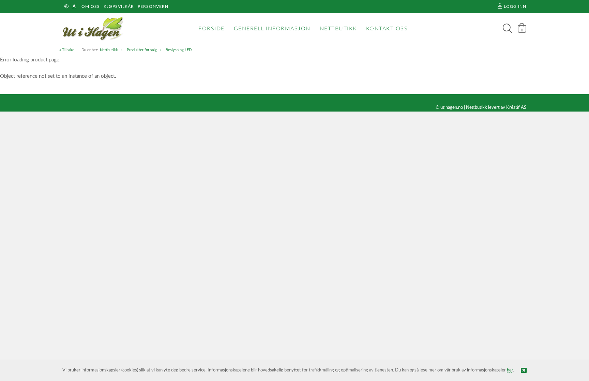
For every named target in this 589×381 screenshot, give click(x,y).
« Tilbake (66, 50)
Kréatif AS (516, 107)
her (510, 370)
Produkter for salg (142, 50)
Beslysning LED (179, 50)
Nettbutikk (109, 50)
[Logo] (91, 29)
